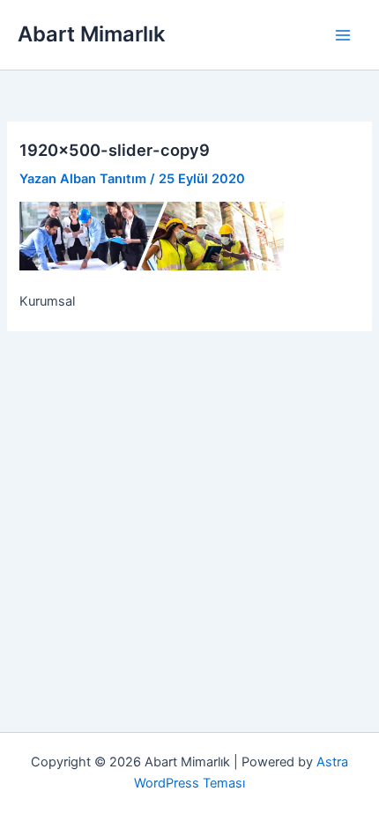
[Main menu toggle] (342, 35)
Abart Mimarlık (91, 34)
